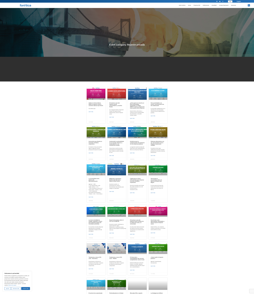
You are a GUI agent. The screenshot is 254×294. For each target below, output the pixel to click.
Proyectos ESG (197, 5)
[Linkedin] (216, 1)
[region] (17, 281)
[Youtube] (219, 1)
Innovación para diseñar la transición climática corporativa (95, 143)
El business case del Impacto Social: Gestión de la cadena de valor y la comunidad (137, 222)
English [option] (239, 1)
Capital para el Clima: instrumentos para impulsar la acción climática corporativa (137, 180)
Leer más (91, 111)
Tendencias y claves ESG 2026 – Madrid (115, 258)
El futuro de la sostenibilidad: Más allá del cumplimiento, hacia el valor (137, 258)
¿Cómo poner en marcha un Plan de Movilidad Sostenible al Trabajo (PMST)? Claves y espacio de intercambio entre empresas (137, 105)
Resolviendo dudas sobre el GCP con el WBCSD (116, 220)
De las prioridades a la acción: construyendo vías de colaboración (157, 104)
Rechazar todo (16, 288)
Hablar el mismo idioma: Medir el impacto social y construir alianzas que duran (96, 104)
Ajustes (7, 288)
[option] (239, 1)
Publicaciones (206, 5)
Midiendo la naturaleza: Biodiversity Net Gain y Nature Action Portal (115, 180)
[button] (249, 5)
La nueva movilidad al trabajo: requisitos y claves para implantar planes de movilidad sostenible (95, 222)
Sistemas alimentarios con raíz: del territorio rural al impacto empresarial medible (157, 143)
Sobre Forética (182, 5)
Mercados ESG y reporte (136, 293)
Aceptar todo (25, 288)
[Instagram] (222, 1)
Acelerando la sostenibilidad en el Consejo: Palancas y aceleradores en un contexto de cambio (116, 143)
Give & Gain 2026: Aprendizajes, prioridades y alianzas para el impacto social (157, 222)
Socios (189, 5)
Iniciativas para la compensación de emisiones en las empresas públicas (137, 143)
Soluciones (233, 5)
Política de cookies (12, 285)
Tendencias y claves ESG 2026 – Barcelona (95, 258)
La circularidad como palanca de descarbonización (94, 180)
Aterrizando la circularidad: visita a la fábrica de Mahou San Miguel (156, 180)
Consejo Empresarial (223, 5)
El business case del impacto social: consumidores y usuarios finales (115, 104)
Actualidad (214, 5)
